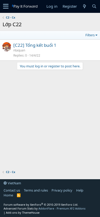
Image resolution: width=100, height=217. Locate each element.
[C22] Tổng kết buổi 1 (34, 45)
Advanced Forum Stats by (44, 208)
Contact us (12, 190)
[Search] (94, 6)
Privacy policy (62, 190)
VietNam (14, 183)
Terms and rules (36, 190)
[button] (6, 6)
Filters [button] (90, 35)
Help (79, 190)
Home (8, 195)
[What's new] (84, 6)
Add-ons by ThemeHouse (22, 212)
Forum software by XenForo (41, 204)
